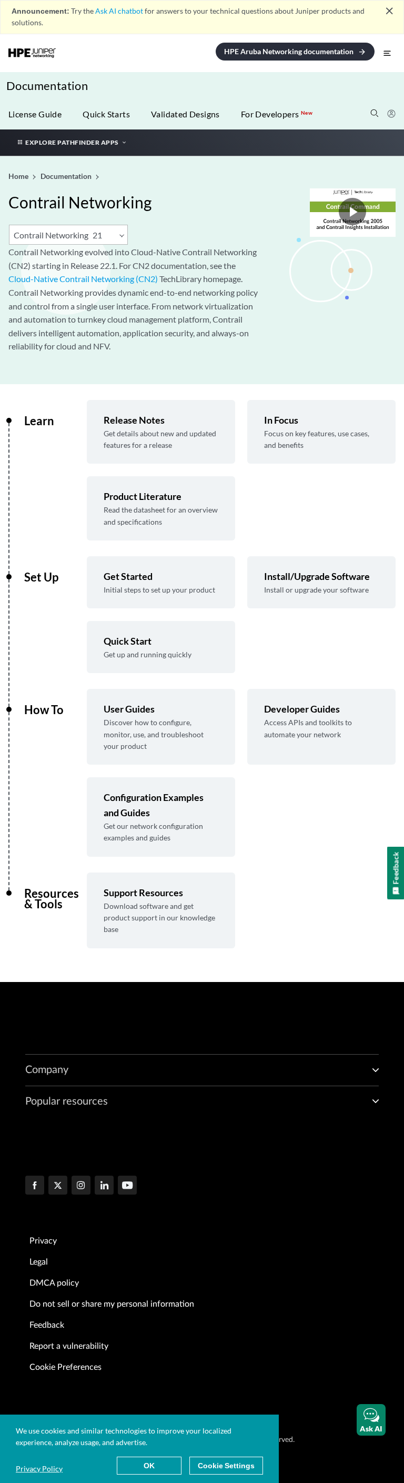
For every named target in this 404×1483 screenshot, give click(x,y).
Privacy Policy (39, 1468)
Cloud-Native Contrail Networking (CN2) (83, 279)
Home (19, 176)
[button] (371, 1420)
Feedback (46, 1325)
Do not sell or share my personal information (111, 1304)
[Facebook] (34, 1186)
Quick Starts (106, 114)
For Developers (276, 114)
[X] (57, 1186)
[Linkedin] (104, 1186)
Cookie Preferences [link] (65, 1367)
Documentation (47, 85)
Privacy (43, 1241)
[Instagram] (81, 1186)
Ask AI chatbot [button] (119, 10)
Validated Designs (185, 114)
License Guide (35, 114)
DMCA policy (54, 1283)
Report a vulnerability (68, 1346)
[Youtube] (127, 1186)
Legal (38, 1262)
